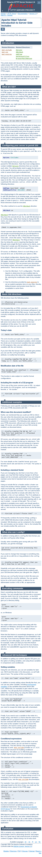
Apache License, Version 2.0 (22, 846)
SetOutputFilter (22, 56)
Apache (3, 13)
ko (39, 842)
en (25, 842)
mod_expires (7, 54)
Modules (6, 851)
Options (19, 50)
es (29, 842)
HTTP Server (12, 13)
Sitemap (31, 851)
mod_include (7, 50)
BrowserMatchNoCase (24, 58)
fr (33, 842)
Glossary (25, 851)
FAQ (19, 851)
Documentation (23, 13)
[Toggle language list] (3, 29)
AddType (19, 54)
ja (36, 842)
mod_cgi (5, 52)
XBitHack (19, 52)
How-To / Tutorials (7, 15)
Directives (13, 851)
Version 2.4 (33, 13)
